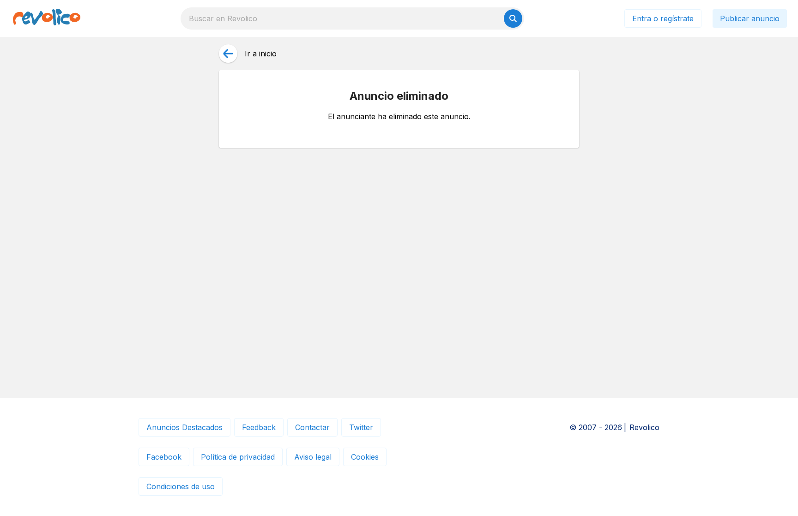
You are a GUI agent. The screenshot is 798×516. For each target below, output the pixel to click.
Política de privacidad (238, 456)
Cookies (365, 456)
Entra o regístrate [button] (663, 18)
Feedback (259, 427)
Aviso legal (313, 456)
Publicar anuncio (750, 18)
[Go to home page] (46, 18)
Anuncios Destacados (184, 427)
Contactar (312, 427)
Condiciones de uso (180, 486)
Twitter (361, 427)
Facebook (163, 456)
